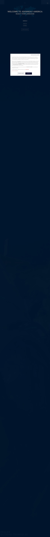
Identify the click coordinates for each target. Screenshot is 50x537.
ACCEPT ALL (28, 73)
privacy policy (27, 69)
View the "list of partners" (15, 70)
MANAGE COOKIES (21, 73)
